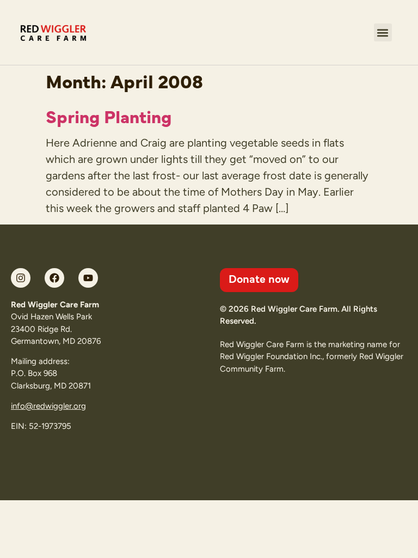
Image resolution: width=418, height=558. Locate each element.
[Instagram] (20, 278)
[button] (383, 32)
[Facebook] (54, 278)
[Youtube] (88, 278)
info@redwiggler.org (48, 406)
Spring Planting (109, 116)
